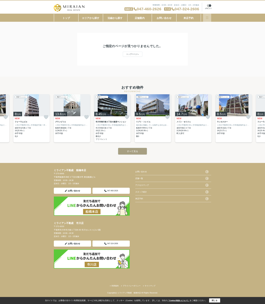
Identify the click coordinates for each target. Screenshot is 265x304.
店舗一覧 (139, 178)
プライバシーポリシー (132, 286)
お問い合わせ (164, 18)
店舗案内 (140, 18)
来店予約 (189, 18)
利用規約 (115, 286)
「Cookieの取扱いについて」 (179, 301)
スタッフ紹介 (141, 192)
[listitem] (72, 118)
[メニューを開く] (207, 17)
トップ (66, 18)
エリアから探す (90, 18)
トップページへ (132, 54)
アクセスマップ (142, 185)
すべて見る (132, 151)
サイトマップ (150, 286)
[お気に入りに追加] (5, 117)
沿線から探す (115, 18)
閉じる (215, 300)
